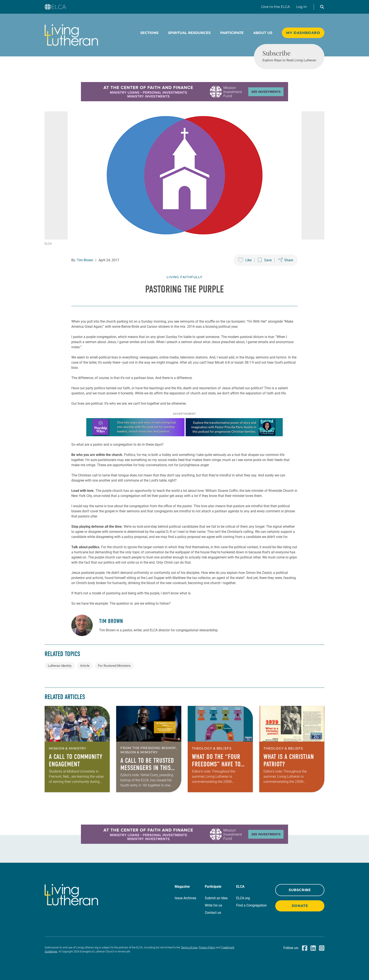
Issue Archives (185, 898)
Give (275, 7)
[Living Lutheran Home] (71, 35)
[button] (322, 7)
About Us (262, 33)
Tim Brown (85, 260)
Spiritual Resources (189, 33)
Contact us (213, 913)
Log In (301, 7)
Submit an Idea (216, 898)
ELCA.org (243, 898)
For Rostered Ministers (114, 666)
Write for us (213, 905)
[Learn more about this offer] (184, 100)
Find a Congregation (251, 905)
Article (84, 666)
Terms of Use (189, 947)
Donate (300, 906)
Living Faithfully (184, 277)
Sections (149, 33)
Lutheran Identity (60, 666)
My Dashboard (303, 33)
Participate (232, 33)
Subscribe (300, 890)
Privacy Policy (207, 947)
